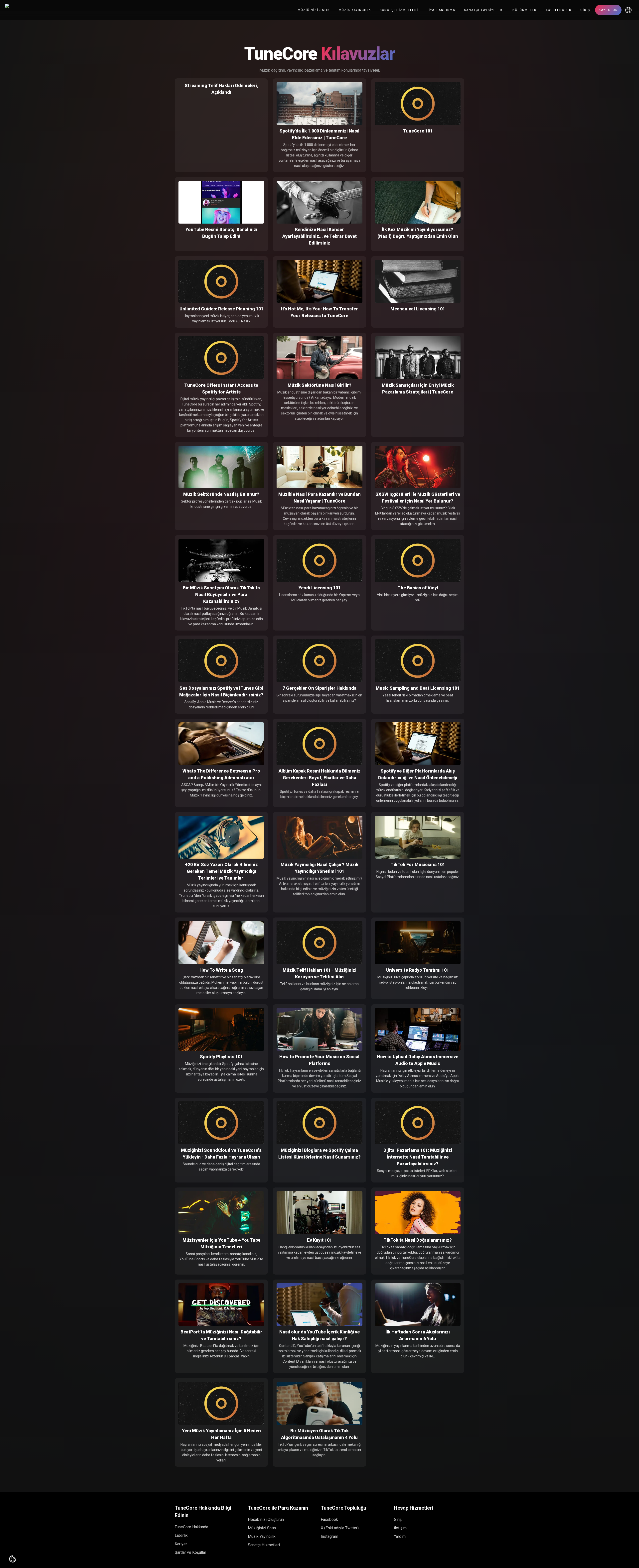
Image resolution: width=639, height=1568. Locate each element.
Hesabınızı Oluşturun (266, 1519)
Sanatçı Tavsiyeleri (484, 10)
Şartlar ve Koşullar (190, 1552)
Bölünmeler (524, 10)
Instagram (329, 1536)
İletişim (400, 1528)
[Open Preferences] (12, 1559)
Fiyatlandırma (441, 10)
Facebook (329, 1519)
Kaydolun (608, 10)
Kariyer (181, 1544)
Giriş (585, 10)
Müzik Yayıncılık (355, 10)
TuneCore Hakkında (191, 1527)
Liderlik (181, 1535)
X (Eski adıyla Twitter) (340, 1528)
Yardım (400, 1536)
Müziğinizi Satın (314, 10)
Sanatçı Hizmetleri (399, 10)
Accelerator (558, 10)
